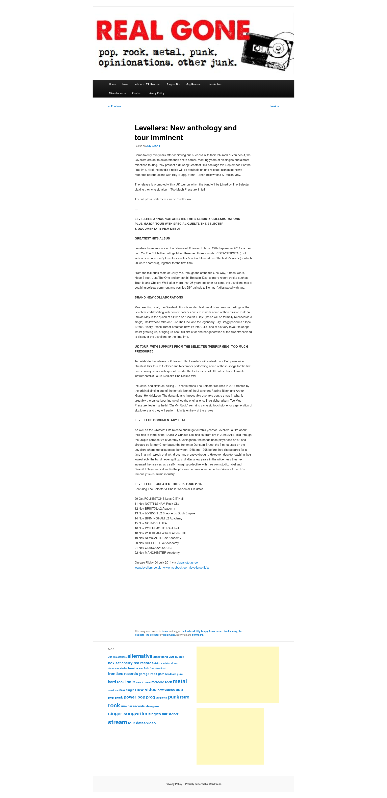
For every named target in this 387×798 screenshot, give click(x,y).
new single (126, 690)
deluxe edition (162, 663)
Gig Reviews (193, 84)
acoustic (122, 656)
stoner (173, 713)
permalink (198, 634)
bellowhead (188, 631)
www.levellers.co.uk (148, 567)
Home (112, 84)
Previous (114, 106)
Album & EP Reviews (147, 84)
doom (174, 663)
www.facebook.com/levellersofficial (186, 567)
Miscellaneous (117, 93)
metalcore (113, 690)
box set (114, 662)
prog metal (161, 697)
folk (146, 668)
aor (171, 656)
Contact (136, 93)
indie (130, 681)
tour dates (137, 722)
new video (146, 689)
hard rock (116, 681)
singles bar (157, 713)
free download (158, 668)
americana (160, 656)
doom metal (115, 668)
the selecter (152, 634)
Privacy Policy (156, 93)
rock (114, 705)
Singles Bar (173, 84)
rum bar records (133, 706)
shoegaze (152, 706)
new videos (166, 689)
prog (150, 697)
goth (161, 674)
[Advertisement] (238, 675)
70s (110, 657)
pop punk (115, 697)
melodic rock (161, 681)
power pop (134, 697)
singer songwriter (128, 713)
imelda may (230, 631)
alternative (140, 655)
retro (184, 697)
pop (179, 689)
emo (141, 668)
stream (117, 722)
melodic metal (143, 682)
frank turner (216, 631)
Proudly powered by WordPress (203, 784)
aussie (179, 657)
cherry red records (138, 662)
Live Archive (215, 84)
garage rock (148, 673)
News (125, 84)
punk (173, 696)
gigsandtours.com (188, 562)
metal (180, 681)
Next (274, 106)
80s (115, 656)
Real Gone (169, 634)
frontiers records (123, 673)
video (151, 722)
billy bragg (202, 631)
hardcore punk (174, 674)
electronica (130, 668)
